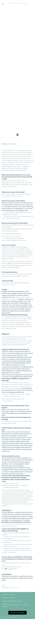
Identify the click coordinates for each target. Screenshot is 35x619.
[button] (17, 613)
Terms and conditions (12, 601)
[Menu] (17, 135)
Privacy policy (9, 598)
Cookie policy (8, 594)
